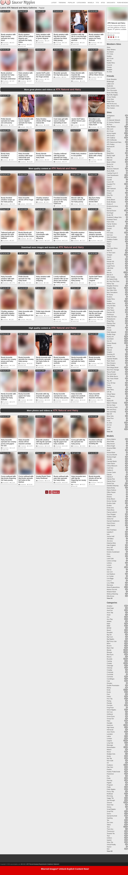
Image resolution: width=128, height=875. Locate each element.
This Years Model (112, 378)
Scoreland (110, 52)
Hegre (109, 244)
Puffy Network (111, 332)
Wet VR (109, 414)
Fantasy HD (111, 226)
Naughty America (112, 286)
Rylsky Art (110, 336)
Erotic (109, 690)
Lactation (110, 734)
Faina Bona (110, 510)
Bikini (108, 643)
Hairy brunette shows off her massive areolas (95, 395)
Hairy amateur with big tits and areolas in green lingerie (43, 36)
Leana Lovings (111, 561)
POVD (109, 328)
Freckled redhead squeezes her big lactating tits (95, 441)
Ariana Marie (111, 452)
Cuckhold (110, 674)
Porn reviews (111, 88)
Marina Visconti (112, 589)
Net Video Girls (112, 290)
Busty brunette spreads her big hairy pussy (77, 278)
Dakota (109, 474)
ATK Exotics (111, 135)
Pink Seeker (111, 108)
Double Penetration (113, 685)
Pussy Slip (110, 791)
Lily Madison (111, 574)
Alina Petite (110, 441)
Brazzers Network (113, 169)
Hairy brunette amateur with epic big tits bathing (7, 278)
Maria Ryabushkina (113, 587)
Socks (109, 813)
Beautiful (109, 632)
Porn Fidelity (111, 325)
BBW (108, 626)
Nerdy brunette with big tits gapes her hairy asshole (61, 441)
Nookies (109, 297)
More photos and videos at (52, 410)
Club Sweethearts (112, 175)
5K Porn (109, 124)
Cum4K (109, 180)
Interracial (110, 729)
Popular (71, 2)
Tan (108, 820)
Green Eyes (111, 716)
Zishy (108, 47)
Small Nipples (111, 809)
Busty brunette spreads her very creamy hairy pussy (61, 395)
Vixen (108, 398)
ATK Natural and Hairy (116, 23)
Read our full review (114, 33)
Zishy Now (110, 99)
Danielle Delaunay (113, 485)
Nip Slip (109, 758)
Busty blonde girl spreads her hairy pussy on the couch (26, 234)
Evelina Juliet (111, 503)
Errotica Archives (112, 206)
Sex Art (109, 341)
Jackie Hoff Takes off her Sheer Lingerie (95, 278)
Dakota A (110, 477)
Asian (108, 615)
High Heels (110, 727)
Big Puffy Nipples (112, 95)
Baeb (108, 149)
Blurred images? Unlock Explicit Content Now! (65, 869)
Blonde (109, 650)
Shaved (109, 802)
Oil (108, 763)
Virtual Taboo (111, 394)
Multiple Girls (111, 754)
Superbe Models (112, 359)
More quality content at (52, 168)
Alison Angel (111, 446)
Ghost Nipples (111, 710)
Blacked (109, 160)
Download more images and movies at (52, 247)
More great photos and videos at (52, 89)
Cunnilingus (110, 679)
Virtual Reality (111, 844)
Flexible (109, 703)
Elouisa (109, 497)
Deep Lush (110, 191)
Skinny (109, 807)
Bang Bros (110, 153)
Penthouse (110, 314)
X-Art (108, 420)
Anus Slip (110, 612)
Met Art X (110, 275)
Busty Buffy (110, 171)
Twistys (109, 387)
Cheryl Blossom (112, 466)
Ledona (109, 563)
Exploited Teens (112, 219)
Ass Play (110, 619)
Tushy (109, 385)
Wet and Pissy (111, 409)
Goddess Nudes (112, 239)
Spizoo (109, 345)
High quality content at (52, 328)
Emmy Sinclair (111, 501)
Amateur (109, 606)
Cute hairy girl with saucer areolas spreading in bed (61, 121)
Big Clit (109, 634)
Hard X (109, 241)
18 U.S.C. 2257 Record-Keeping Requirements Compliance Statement (40, 864)
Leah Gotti (110, 558)
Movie (109, 752)
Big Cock (110, 637)
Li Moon (109, 567)
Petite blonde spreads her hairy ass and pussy (7, 121)
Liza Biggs (110, 578)
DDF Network (111, 188)
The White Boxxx (112, 376)
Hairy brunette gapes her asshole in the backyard (78, 395)
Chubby (109, 663)
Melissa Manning (112, 594)
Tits (97, 2)
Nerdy (109, 756)
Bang (108, 151)
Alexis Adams (111, 439)
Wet (108, 849)
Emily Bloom (111, 199)
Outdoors (110, 765)
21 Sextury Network (113, 122)
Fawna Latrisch (112, 512)
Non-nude (110, 760)
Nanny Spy (110, 283)
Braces (109, 657)
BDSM (109, 628)
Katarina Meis (111, 543)
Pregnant (110, 785)
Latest (54, 2)
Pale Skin (110, 767)
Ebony (109, 688)
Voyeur (109, 847)
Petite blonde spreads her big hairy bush (24, 278)
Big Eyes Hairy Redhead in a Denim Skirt (94, 199)
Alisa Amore (111, 443)
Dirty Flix (110, 195)
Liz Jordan (110, 576)
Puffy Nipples (111, 789)
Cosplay (109, 670)
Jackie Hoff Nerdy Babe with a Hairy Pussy (95, 155)
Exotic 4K (110, 215)
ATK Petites (110, 144)
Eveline (109, 505)
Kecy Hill (74, 486)
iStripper (109, 69)
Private (109, 330)
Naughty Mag (111, 288)
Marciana (110, 585)
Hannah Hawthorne (113, 521)
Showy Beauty (111, 343)
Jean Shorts (111, 732)
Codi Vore (110, 468)
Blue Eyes (110, 654)
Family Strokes (112, 224)
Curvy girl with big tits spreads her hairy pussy (78, 441)
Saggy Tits (110, 798)
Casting (109, 661)
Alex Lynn (110, 129)
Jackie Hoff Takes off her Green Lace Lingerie (78, 121)
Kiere (108, 554)
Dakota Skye (111, 481)
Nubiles (109, 56)
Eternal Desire (111, 210)
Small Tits (110, 811)
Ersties (109, 208)
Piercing (109, 780)
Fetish (109, 696)
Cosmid (109, 65)
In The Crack (111, 252)
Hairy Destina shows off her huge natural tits (43, 121)
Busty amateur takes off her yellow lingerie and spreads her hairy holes (25, 38)
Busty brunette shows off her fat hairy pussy (95, 478)
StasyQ (109, 350)
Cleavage (110, 665)
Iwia (108, 534)
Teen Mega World (112, 367)
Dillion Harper (111, 492)
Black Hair (110, 648)
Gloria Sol (110, 519)
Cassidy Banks (112, 461)
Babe (108, 623)
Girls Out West (111, 237)
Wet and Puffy (111, 412)
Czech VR (110, 182)
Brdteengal (110, 81)
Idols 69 (109, 250)
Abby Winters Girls (113, 106)
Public (109, 787)
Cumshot (110, 676)
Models (91, 2)
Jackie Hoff (5, 44)
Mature (109, 749)
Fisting (109, 701)
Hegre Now (110, 101)
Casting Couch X (112, 173)
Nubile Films (111, 63)
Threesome (110, 831)
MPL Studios (111, 277)
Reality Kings (111, 334)
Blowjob (109, 652)
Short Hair (110, 805)
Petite (108, 778)
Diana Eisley (111, 488)
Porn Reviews (122, 2)
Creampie (110, 672)
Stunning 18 (110, 354)
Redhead (110, 794)
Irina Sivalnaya (111, 530)
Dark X (109, 186)
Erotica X (110, 204)
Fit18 (108, 230)
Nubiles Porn (111, 303)
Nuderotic (110, 86)
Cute (108, 681)
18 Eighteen (110, 115)
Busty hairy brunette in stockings (5, 155)
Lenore (109, 565)
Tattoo (109, 824)
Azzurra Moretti (112, 455)
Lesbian (109, 738)
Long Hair (110, 743)
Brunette (109, 659)
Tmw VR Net (111, 383)
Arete (108, 450)
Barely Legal (111, 155)
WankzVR (110, 400)
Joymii (109, 257)
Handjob (109, 723)
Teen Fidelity (111, 365)
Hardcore (110, 725)
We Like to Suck (112, 407)
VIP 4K (109, 392)
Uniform (109, 838)
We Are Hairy (111, 405)
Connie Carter (111, 472)
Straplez (109, 352)
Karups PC (110, 264)
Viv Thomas (111, 396)
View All (109, 431)
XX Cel (109, 425)
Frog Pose (110, 707)
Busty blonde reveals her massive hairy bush (43, 155)
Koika (108, 556)
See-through (111, 800)
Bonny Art (110, 164)
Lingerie (109, 741)
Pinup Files (110, 321)
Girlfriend (110, 714)
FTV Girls (110, 54)
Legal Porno (111, 266)
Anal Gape (110, 608)
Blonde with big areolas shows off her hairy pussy (78, 199)
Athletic (109, 621)
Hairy (108, 721)
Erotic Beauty (111, 202)
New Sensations (112, 292)
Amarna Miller (111, 448)
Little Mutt (110, 268)
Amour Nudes (111, 97)
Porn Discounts (112, 90)
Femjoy (109, 67)
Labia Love (110, 84)
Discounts (111, 2)
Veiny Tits (110, 842)
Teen (108, 827)
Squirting (109, 818)
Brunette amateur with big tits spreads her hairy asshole (43, 441)
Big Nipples (110, 639)
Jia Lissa (110, 541)
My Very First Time (113, 281)
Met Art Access (112, 103)
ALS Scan (110, 58)
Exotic (109, 692)
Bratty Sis (110, 166)
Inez (108, 527)
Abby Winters (111, 49)
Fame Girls (110, 222)
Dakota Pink (111, 479)
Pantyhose (110, 774)
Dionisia (109, 494)
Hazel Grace (111, 523)
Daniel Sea (110, 483)
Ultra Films (110, 389)
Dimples (109, 683)
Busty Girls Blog (112, 92)
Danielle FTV (111, 184)
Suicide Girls (111, 356)
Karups (109, 259)
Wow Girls (110, 416)
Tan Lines (110, 822)
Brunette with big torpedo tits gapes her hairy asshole (43, 395)
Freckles (109, 705)
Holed (109, 246)
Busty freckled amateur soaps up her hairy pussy (8, 199)
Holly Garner (111, 525)
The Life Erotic (111, 374)
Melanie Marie (111, 592)
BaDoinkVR (110, 146)
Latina (109, 736)
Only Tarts (110, 308)
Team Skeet (111, 361)
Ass (108, 617)
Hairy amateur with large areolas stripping (43, 278)
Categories (81, 2)
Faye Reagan (111, 514)
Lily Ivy (109, 569)
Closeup (109, 668)
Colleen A (110, 470)
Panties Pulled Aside (113, 771)
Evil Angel (110, 213)
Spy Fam (110, 347)
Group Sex (110, 718)
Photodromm (111, 319)
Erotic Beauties (112, 79)
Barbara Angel (111, 457)
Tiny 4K (109, 381)
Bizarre (109, 646)
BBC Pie (109, 157)
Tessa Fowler (111, 372)
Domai (109, 197)
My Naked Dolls (112, 279)
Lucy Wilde (110, 583)
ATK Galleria (111, 138)
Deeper (109, 193)
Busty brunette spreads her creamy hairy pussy (26, 359)
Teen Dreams (111, 363)
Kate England (111, 545)
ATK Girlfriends (112, 140)
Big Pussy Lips (112, 641)
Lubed (109, 270)
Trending (62, 2)
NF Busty (110, 294)
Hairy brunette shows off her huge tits (25, 199)
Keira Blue (110, 550)
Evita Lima (110, 508)
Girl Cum (110, 235)
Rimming (110, 796)
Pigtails (109, 783)
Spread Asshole (112, 816)
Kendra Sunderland (113, 552)
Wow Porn (110, 418)
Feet (108, 694)
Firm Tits (109, 699)
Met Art (109, 60)
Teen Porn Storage (113, 370)
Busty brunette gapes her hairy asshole (95, 359)
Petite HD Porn (112, 317)
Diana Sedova (111, 490)
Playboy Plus (111, 323)
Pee (108, 776)
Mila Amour (110, 596)
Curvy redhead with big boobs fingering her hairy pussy (8, 478)
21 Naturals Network (113, 120)
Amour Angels (111, 133)
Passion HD (111, 312)
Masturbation (111, 747)
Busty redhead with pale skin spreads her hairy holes (61, 478)
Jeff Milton (110, 538)
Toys (108, 836)
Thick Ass (110, 829)
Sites (103, 2)
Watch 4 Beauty (112, 403)
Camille (109, 459)
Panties (109, 769)
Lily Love (110, 572)
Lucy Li (109, 580)
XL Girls (109, 72)
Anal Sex (110, 610)
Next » (56, 492)
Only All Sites (111, 305)
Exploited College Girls (114, 217)
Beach (109, 630)
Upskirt (109, 840)
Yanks (109, 427)
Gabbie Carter (111, 516)
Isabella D (110, 532)
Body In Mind (111, 162)
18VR (108, 118)
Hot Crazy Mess (112, 248)
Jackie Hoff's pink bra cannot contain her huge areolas (43, 75)
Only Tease (110, 310)
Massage (110, 745)
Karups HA (110, 261)
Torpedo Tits (111, 833)
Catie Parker (111, 463)
